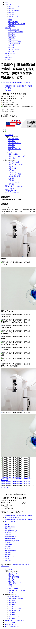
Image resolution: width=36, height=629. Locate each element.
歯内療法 (11, 34)
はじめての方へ (13, 6)
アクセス (8, 56)
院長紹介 (11, 8)
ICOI (10, 20)
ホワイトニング (13, 50)
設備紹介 (11, 14)
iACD (10, 18)
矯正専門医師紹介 (14, 10)
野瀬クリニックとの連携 (16, 24)
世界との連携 (13, 22)
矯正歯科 (11, 52)
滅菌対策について (14, 16)
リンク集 (11, 26)
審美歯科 (11, 38)
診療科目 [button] (8, 28)
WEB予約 (8, 60)
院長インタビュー (11, 54)
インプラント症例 (14, 42)
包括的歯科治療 (13, 30)
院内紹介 (11, 12)
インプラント (13, 40)
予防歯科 (11, 48)
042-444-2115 (5, 487)
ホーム (7, 2)
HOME (7, 525)
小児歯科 (11, 46)
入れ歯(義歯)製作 (14, 44)
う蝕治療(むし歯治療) (15, 32)
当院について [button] (9, 4)
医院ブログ (8, 58)
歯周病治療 (12, 36)
